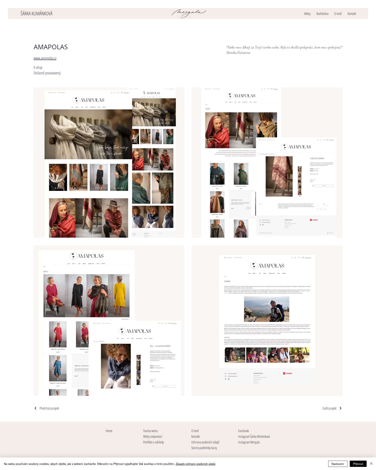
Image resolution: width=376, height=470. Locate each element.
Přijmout (358, 464)
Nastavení (338, 464)
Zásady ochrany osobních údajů (195, 464)
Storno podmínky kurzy (204, 447)
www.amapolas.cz (45, 58)
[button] (307, 13)
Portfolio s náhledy (153, 442)
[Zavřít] (371, 464)
